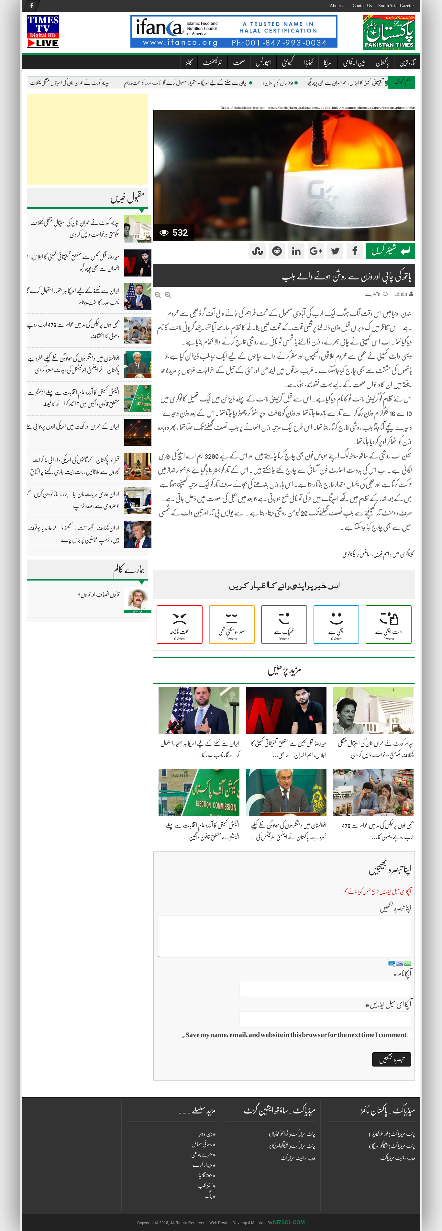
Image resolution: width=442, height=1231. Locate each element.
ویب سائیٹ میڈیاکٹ (298, 1158)
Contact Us (362, 5)
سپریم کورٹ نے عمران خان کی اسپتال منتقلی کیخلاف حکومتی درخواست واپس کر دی (65, 83)
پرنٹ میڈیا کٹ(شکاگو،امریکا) (292, 1146)
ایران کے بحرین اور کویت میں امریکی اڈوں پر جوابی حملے (72, 426)
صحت (239, 62)
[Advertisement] (87, 139)
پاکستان (382, 62)
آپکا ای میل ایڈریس (388, 1004)
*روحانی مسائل (204, 1144)
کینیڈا (308, 62)
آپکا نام (402, 974)
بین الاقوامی (354, 62)
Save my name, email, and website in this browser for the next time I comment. (294, 1035)
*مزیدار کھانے (204, 1165)
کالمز (189, 62)
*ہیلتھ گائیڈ (207, 1175)
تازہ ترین (407, 62)
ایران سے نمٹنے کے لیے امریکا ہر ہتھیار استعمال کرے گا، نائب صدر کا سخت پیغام (204, 83)
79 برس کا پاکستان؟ (296, 83)
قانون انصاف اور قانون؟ (98, 594)
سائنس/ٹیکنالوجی (356, 554)
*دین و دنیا (207, 1134)
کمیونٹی (288, 62)
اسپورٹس (263, 62)
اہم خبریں (381, 554)
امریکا (328, 62)
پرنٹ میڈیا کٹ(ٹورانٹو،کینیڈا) (292, 1134)
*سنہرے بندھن (203, 1154)
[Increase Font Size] (168, 295)
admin (400, 294)
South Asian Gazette (396, 5)
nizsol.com (289, 1222)
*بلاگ (210, 1196)
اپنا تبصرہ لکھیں (395, 908)
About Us (338, 5)
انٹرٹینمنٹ (213, 62)
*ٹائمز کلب (207, 1185)
